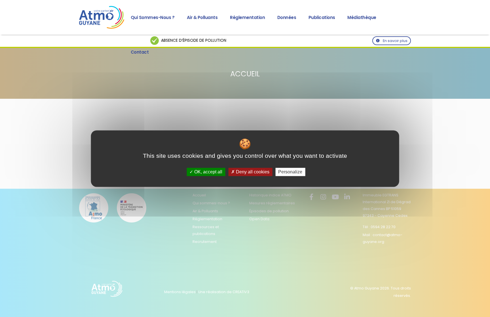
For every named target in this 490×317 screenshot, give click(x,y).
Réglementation (247, 17)
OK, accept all (207, 171)
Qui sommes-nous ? (153, 17)
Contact (140, 52)
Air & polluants (202, 17)
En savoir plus (394, 40)
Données (286, 17)
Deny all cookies (252, 171)
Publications (322, 17)
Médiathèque (361, 17)
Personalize (290, 171)
